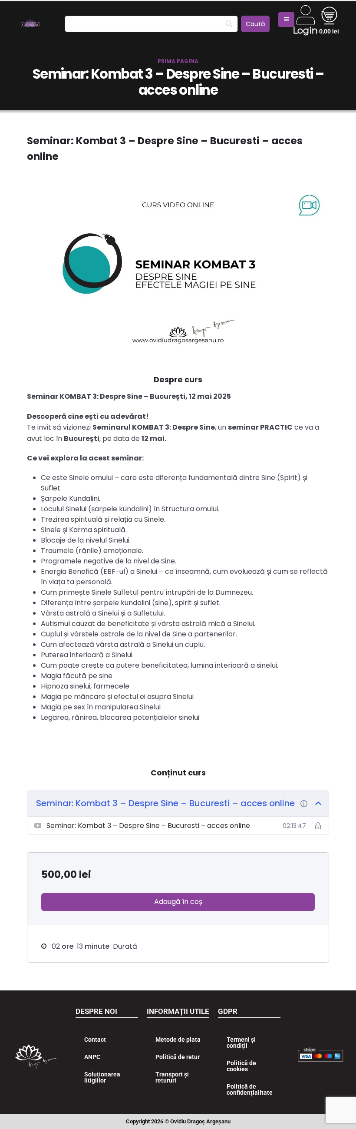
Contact (95, 1039)
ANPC (92, 1056)
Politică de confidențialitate (250, 1089)
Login (305, 30)
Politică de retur (177, 1056)
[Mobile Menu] (286, 19)
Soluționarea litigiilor (102, 1077)
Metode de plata (178, 1039)
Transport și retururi (172, 1077)
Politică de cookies (241, 1066)
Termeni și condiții (241, 1042)
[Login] (306, 15)
